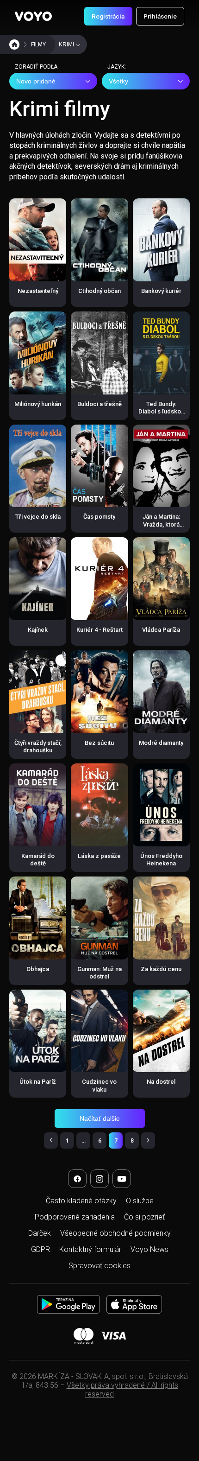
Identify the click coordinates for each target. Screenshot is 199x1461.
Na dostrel (161, 1081)
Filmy (38, 44)
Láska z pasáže (99, 855)
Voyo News (149, 1249)
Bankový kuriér (161, 290)
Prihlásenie (160, 16)
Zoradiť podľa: (37, 67)
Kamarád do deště (38, 859)
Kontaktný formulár (90, 1249)
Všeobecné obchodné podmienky (115, 1233)
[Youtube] (121, 1178)
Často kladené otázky (81, 1200)
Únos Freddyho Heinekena (161, 859)
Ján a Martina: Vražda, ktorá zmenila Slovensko (161, 528)
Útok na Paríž (37, 1081)
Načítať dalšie (100, 1118)
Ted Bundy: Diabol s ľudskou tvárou (161, 411)
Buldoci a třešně (99, 403)
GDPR (40, 1249)
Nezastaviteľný (38, 290)
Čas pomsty (99, 516)
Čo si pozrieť (144, 1217)
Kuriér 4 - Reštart (99, 629)
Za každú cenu (161, 969)
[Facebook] (77, 1178)
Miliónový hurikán (37, 403)
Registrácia (108, 16)
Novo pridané (36, 81)
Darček (39, 1233)
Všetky (118, 81)
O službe (140, 1200)
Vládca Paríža (161, 629)
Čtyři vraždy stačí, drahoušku (38, 746)
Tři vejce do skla (38, 516)
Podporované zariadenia (75, 1217)
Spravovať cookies (99, 1265)
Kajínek (38, 629)
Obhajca (37, 969)
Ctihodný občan (99, 290)
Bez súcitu (99, 742)
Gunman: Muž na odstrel (99, 973)
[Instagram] (99, 1178)
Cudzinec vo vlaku (99, 1085)
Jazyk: (116, 67)
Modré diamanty (161, 742)
